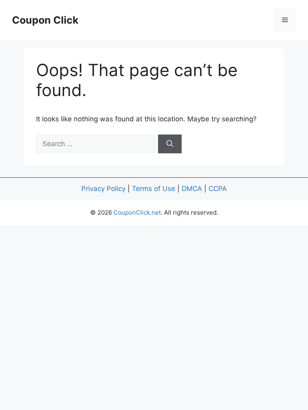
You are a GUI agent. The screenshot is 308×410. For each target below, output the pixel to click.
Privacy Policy (103, 189)
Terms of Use (153, 189)
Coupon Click (45, 20)
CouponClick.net (137, 212)
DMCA (192, 189)
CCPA (218, 189)
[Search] (170, 144)
